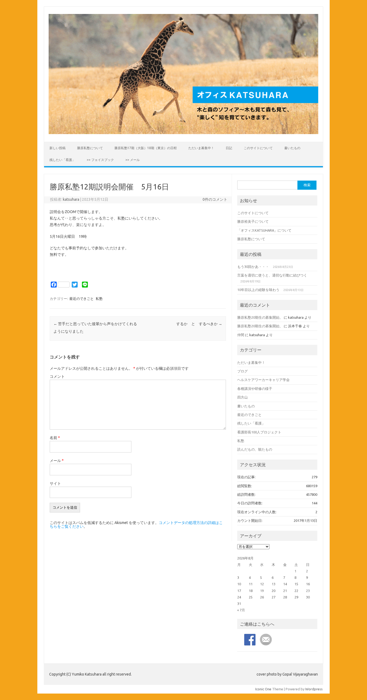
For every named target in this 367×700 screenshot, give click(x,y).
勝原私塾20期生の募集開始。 (260, 317)
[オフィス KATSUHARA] (183, 133)
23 (308, 591)
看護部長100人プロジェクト (259, 432)
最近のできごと (81, 298)
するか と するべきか (199, 324)
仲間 (240, 335)
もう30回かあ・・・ (253, 266)
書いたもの (292, 148)
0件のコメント (215, 199)
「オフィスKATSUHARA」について (264, 230)
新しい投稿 (57, 148)
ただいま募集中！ (201, 148)
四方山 (242, 397)
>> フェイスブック (100, 159)
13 (273, 584)
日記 (229, 148)
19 (262, 591)
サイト (55, 483)
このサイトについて (258, 148)
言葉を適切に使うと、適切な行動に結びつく (272, 275)
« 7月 (241, 610)
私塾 (99, 298)
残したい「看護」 (62, 159)
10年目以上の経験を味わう (258, 290)
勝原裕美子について (253, 221)
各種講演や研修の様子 (254, 388)
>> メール (132, 159)
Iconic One (263, 689)
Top (354, 687)
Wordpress (314, 689)
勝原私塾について (90, 148)
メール (57, 460)
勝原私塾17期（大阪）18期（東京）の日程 (145, 148)
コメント (57, 376)
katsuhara (71, 199)
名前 (55, 438)
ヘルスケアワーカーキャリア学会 (263, 380)
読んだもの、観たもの (254, 449)
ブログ (242, 371)
